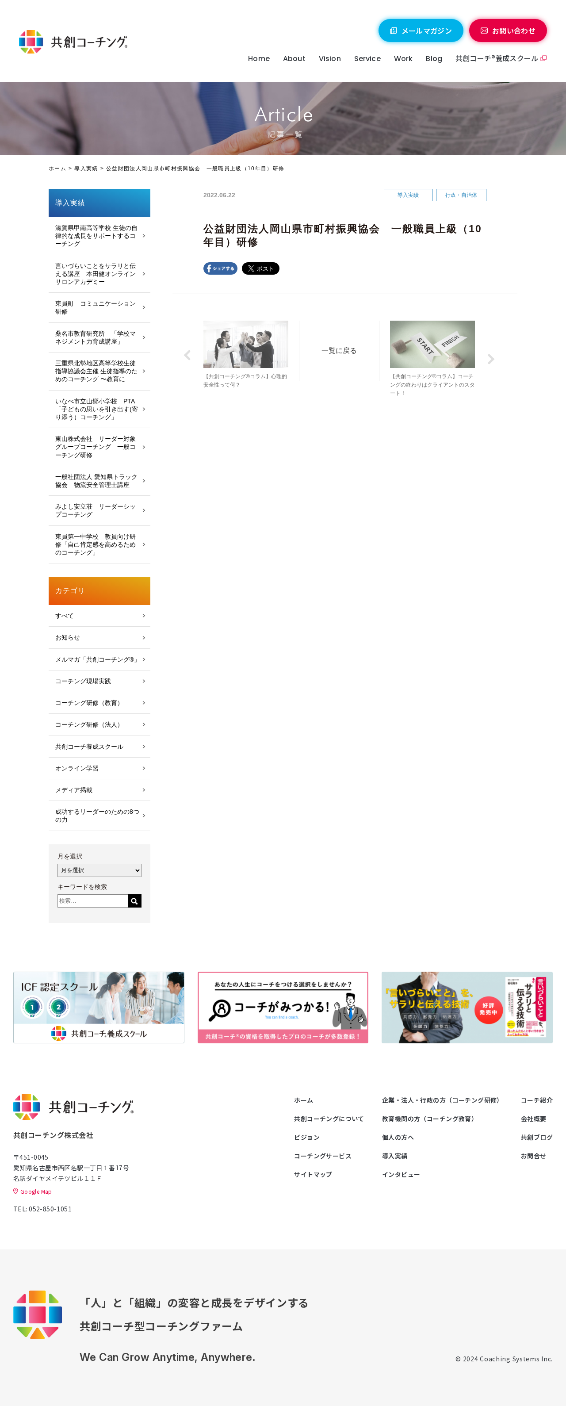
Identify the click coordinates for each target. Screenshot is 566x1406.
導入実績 (86, 168)
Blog (434, 59)
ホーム (57, 168)
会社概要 (534, 1118)
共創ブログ (537, 1137)
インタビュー (401, 1174)
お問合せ (534, 1155)
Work (403, 59)
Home (259, 59)
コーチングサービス (323, 1155)
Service (367, 59)
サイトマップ (313, 1174)
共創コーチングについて (329, 1118)
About (294, 59)
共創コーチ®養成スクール (496, 58)
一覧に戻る (339, 350)
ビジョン (307, 1137)
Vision (330, 59)
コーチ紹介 (537, 1100)
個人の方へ (398, 1137)
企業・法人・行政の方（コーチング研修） (442, 1100)
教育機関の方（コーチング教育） (430, 1118)
